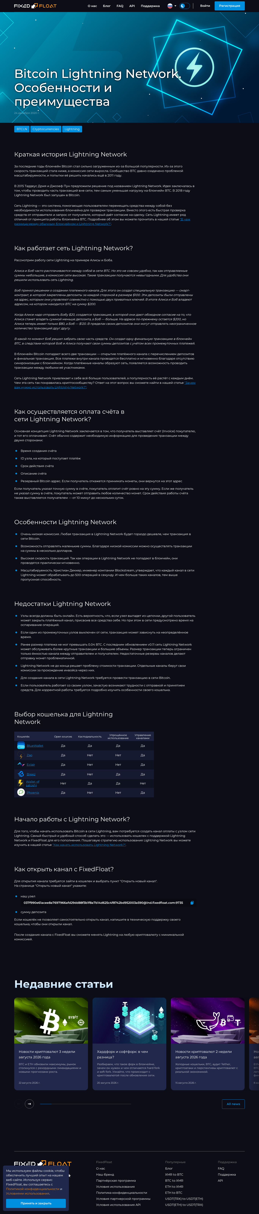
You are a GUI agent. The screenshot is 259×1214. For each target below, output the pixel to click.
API (132, 6)
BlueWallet (35, 746)
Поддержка (150, 6)
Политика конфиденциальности (121, 1193)
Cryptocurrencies (46, 129)
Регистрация (229, 6)
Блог (107, 6)
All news (233, 1104)
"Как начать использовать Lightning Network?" (89, 845)
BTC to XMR (174, 1180)
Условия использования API (118, 1205)
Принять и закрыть (36, 1203)
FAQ (120, 6)
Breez (31, 774)
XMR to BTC (174, 1174)
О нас (92, 6)
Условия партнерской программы (123, 1199)
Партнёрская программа (116, 1180)
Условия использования (115, 1186)
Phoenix (33, 792)
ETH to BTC (173, 1193)
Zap (29, 755)
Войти (205, 6)
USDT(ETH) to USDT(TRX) (184, 1205)
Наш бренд (105, 1174)
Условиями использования (27, 1193)
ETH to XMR (174, 1186)
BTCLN (22, 129)
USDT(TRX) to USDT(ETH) (184, 1199)
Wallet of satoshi (32, 783)
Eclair (31, 764)
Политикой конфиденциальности (32, 1189)
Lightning (72, 129)
